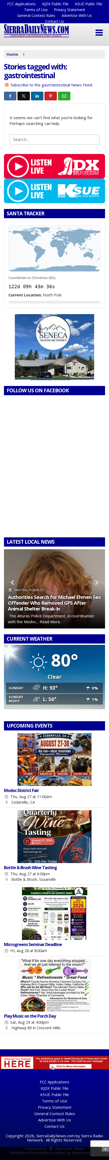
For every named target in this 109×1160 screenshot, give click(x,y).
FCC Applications (21, 3)
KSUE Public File (88, 3)
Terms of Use (36, 9)
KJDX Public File (55, 3)
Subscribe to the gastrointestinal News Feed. (52, 84)
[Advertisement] (54, 347)
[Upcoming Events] (54, 759)
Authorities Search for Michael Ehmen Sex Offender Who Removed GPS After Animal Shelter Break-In (54, 603)
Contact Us (54, 21)
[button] (99, 33)
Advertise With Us (77, 15)
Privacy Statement (69, 9)
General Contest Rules (36, 15)
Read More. (50, 621)
